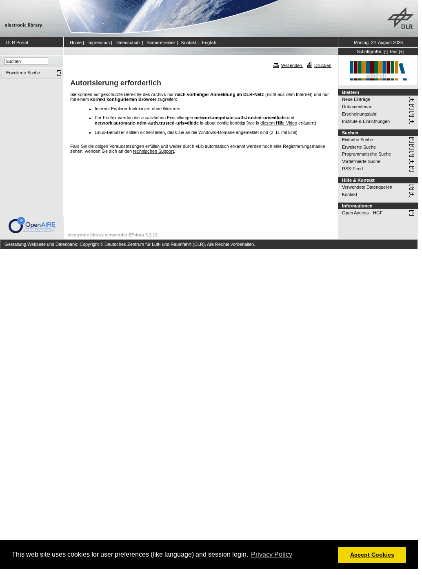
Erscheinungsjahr (359, 113)
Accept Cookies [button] (372, 554)
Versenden (292, 65)
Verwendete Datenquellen (367, 187)
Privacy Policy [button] (271, 554)
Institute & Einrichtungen (366, 121)
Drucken (322, 65)
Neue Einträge (356, 99)
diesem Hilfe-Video (278, 122)
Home (76, 42)
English (209, 42)
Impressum (98, 42)
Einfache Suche (357, 139)
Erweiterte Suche (359, 147)
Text (393, 51)
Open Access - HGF (362, 212)
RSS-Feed (352, 168)
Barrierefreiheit (161, 42)
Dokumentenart (357, 106)
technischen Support (153, 151)
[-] (386, 51)
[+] (401, 51)
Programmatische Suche (366, 154)
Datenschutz (128, 42)
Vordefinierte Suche (361, 161)
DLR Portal (17, 42)
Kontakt (188, 42)
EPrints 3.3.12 (143, 234)
